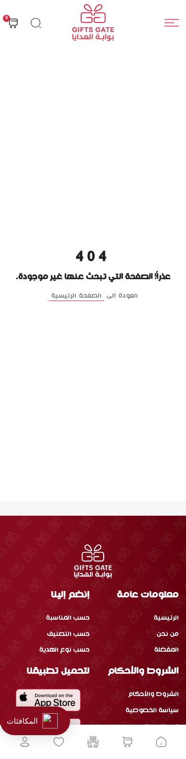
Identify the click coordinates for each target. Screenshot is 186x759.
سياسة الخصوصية (152, 710)
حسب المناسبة (68, 618)
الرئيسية (166, 618)
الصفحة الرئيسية (76, 296)
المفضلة (166, 650)
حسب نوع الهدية (64, 650)
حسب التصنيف (68, 634)
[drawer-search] (35, 23)
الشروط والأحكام (153, 694)
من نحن (167, 634)
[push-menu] (172, 22)
